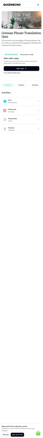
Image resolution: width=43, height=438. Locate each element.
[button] (21, 101)
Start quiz (20, 68)
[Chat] (38, 433)
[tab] (8, 85)
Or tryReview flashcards (12, 73)
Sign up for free (17, 434)
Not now (6, 434)
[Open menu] (38, 5)
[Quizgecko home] (11, 5)
